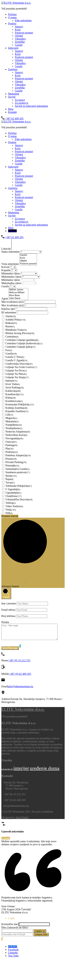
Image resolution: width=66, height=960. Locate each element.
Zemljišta (20, 41)
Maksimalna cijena (11, 276)
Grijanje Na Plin (16, 373)
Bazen (10, 326)
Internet (11, 380)
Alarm (10, 316)
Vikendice (20, 38)
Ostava (11, 441)
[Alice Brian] (18, 295)
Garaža (5, 286)
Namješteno (13, 424)
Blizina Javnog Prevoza (19, 333)
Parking (11, 445)
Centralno (11, 336)
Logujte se (40, 931)
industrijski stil (7, 769)
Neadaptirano (13, 428)
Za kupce (20, 99)
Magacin (11, 418)
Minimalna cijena (10, 273)
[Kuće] (28, 258)
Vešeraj (10, 502)
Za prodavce (21, 102)
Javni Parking (14, 387)
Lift (9, 414)
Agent (5, 298)
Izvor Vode (12, 384)
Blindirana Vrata (16, 329)
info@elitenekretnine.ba (20, 686)
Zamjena (12, 69)
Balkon (11, 323)
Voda (10, 509)
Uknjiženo (13, 496)
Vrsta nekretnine (10, 263)
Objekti (19, 35)
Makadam (12, 421)
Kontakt (12, 112)
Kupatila (6, 270)
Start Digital (22, 817)
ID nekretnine (9, 312)
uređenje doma (44, 768)
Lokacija (6, 248)
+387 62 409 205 (14, 118)
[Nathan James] (18, 289)
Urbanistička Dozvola (18, 499)
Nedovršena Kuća (16, 435)
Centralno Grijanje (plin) (20, 346)
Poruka (5, 622)
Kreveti (5, 267)
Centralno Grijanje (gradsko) (22, 339)
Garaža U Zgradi (16, 360)
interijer (21, 768)
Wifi (9, 513)
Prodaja (12, 23)
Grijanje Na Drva (16, 370)
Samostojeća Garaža (17, 468)
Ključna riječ (8, 308)
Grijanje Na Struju (17, 377)
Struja (11, 475)
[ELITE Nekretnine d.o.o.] (16, 2)
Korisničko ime (9, 924)
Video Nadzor (14, 506)
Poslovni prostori (24, 32)
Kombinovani (14, 401)
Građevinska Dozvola (18, 363)
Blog (10, 109)
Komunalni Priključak (19, 404)
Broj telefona (8, 616)
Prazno (11, 458)
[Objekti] (28, 260)
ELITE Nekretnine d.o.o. (23, 709)
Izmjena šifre (41, 934)
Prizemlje (12, 465)
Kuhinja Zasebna (16, 407)
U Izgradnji (12, 489)
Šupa (9, 479)
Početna (12, 14)
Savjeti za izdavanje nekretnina (31, 106)
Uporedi (5, 838)
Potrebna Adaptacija (18, 455)
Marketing (13, 93)
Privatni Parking (15, 462)
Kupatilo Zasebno (16, 411)
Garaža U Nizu (14, 356)
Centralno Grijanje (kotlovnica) (23, 343)
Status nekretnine (10, 251)
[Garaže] (28, 255)
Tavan (10, 482)
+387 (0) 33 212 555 (19, 660)
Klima (10, 397)
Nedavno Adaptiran (17, 431)
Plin (9, 448)
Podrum (11, 451)
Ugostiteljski (13, 492)
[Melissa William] (18, 292)
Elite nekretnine (23, 20)
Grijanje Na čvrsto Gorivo (21, 367)
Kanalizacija (14, 394)
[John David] (18, 298)
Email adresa (8, 609)
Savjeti (11, 96)
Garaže (19, 44)
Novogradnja (14, 438)
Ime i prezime (8, 603)
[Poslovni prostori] (28, 263)
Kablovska (13, 390)
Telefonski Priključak (18, 485)
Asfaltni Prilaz (15, 319)
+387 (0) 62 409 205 (20, 673)
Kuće (18, 29)
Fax (8, 350)
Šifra (3, 927)
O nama (12, 17)
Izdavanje (13, 47)
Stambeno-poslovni (17, 472)
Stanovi (19, 26)
